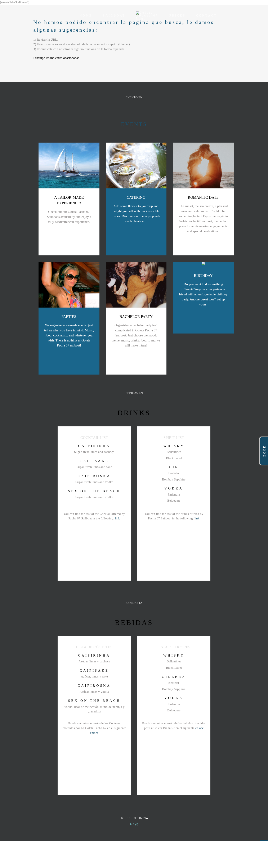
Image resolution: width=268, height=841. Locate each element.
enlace (94, 732)
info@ (134, 824)
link (117, 518)
